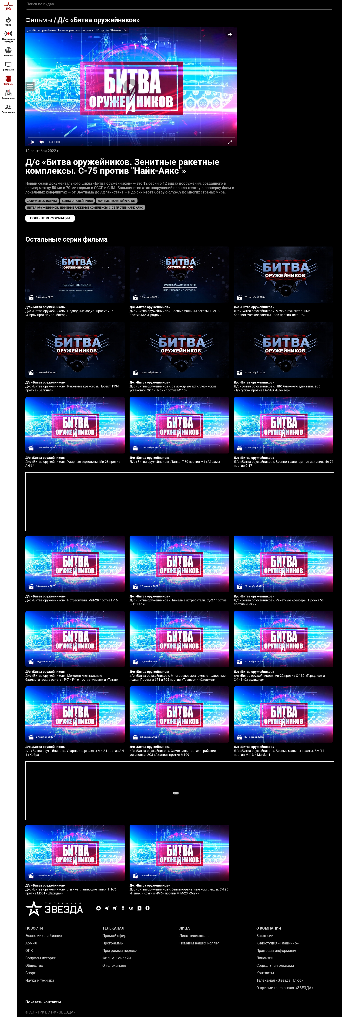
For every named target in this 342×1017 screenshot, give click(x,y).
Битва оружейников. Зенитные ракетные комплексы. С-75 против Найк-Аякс (85, 207)
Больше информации (50, 218)
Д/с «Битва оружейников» (98, 20)
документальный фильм (117, 201)
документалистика (42, 201)
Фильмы (39, 20)
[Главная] (8, 6)
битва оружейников (77, 201)
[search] (179, 4)
